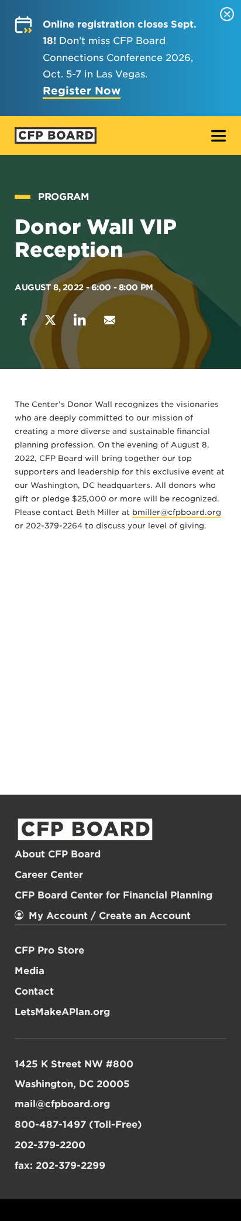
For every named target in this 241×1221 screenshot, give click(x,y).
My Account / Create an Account (110, 915)
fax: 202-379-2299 (60, 1165)
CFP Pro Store (49, 950)
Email (109, 320)
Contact (34, 991)
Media (29, 970)
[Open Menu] (218, 137)
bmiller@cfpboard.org (176, 512)
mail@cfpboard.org (62, 1104)
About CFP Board (58, 854)
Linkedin (80, 320)
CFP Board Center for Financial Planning (113, 895)
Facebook (23, 320)
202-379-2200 (50, 1145)
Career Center (49, 874)
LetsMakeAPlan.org (62, 1011)
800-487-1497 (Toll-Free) (78, 1124)
